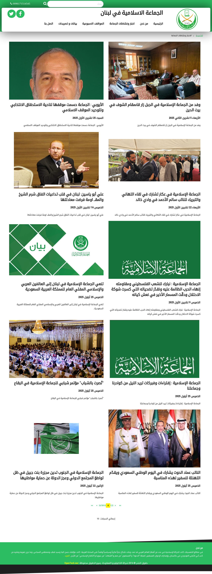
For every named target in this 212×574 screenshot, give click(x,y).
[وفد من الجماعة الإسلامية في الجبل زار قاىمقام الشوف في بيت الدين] (154, 76)
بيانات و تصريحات (67, 23)
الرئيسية (158, 23)
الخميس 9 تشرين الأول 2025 (184, 302)
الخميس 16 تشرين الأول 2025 (87, 207)
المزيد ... (66, 556)
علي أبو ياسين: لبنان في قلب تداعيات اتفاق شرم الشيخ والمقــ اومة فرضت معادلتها (65, 215)
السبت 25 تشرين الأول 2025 (88, 117)
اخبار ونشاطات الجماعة (122, 23)
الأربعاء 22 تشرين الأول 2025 (184, 207)
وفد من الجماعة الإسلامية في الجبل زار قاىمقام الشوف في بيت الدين (168, 125)
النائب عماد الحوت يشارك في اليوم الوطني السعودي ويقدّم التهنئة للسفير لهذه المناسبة (159, 493)
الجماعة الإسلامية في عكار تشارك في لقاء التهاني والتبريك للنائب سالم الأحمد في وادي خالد (157, 215)
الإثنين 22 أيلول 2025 (92, 485)
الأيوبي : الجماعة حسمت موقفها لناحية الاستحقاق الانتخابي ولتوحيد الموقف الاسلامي (64, 125)
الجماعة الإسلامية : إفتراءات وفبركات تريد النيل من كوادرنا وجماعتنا (170, 403)
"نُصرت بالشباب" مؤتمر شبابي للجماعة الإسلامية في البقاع (59, 383)
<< (120, 505)
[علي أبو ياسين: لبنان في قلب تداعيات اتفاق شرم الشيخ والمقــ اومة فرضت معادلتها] (56, 160)
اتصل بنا (48, 23)
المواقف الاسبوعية (93, 23)
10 (105, 505)
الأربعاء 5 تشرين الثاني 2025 (184, 117)
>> (92, 505)
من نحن (144, 23)
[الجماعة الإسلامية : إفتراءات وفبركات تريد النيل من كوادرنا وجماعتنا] (154, 364)
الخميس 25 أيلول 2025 (91, 297)
